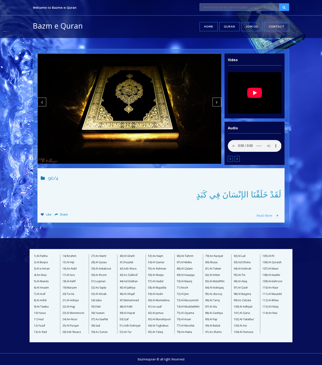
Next (216, 102)
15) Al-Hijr (68, 262)
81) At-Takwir (213, 268)
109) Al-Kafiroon (272, 281)
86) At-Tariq (212, 300)
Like (48, 214)
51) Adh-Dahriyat (130, 325)
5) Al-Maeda (41, 281)
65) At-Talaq (155, 332)
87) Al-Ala (211, 306)
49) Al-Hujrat (127, 313)
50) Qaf (124, 319)
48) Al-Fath (126, 306)
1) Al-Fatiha (41, 256)
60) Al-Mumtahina (159, 300)
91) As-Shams (213, 332)
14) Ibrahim (69, 256)
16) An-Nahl (69, 268)
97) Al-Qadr (241, 287)
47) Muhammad (129, 300)
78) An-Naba (184, 332)
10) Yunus (40, 313)
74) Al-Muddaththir (188, 306)
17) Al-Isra (68, 275)
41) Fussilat (126, 262)
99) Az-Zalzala (242, 300)
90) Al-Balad (212, 325)
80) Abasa (211, 262)
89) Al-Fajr (211, 319)
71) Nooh (182, 287)
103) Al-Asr (240, 325)
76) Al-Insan (184, 319)
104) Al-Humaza (243, 332)
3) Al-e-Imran (42, 268)
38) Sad (95, 325)
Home (208, 26)
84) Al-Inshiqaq (214, 287)
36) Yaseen (97, 313)
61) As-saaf (155, 306)
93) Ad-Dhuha (242, 262)
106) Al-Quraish (271, 262)
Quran (229, 26)
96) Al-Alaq (240, 281)
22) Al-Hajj (68, 306)
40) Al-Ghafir (127, 256)
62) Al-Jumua (155, 313)
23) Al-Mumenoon (73, 313)
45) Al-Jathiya (127, 287)
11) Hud (39, 319)
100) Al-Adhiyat (243, 306)
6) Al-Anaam (41, 287)
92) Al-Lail (240, 256)
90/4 (53, 178)
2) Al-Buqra (41, 262)
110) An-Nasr (270, 287)
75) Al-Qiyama (185, 313)
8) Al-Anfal (40, 300)
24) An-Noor (70, 319)
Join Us (252, 26)
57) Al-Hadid (155, 281)
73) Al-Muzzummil (187, 300)
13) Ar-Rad (40, 332)
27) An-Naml (98, 256)
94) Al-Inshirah (242, 268)
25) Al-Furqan (70, 325)
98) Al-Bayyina (242, 294)
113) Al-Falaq (270, 306)
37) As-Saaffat (99, 319)
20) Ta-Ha (68, 294)
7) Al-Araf (39, 294)
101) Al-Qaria (242, 313)
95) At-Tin (239, 275)
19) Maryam (69, 287)
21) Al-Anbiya (70, 300)
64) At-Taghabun (158, 325)
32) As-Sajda (98, 287)
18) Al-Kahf (69, 281)
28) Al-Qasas (99, 262)
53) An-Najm (155, 256)
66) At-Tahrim (185, 256)
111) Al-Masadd (272, 294)
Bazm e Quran (58, 26)
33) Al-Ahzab (99, 294)
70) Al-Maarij (184, 281)
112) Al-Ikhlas (270, 300)
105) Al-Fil (268, 256)
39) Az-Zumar (99, 332)
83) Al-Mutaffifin (215, 281)
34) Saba (96, 300)
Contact (277, 26)
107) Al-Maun (270, 268)
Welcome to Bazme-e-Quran (54, 7)
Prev (41, 102)
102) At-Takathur (244, 319)
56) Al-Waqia (156, 275)
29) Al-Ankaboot (101, 268)
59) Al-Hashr (155, 294)
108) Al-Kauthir (271, 275)
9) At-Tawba (41, 306)
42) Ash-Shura (128, 268)
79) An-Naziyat (214, 256)
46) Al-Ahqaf (127, 294)
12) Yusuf (39, 325)
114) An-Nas (269, 313)
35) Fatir (96, 306)
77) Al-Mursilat (185, 325)
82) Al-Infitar (212, 275)
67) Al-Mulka (184, 262)
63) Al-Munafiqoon (159, 319)
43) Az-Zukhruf (129, 275)
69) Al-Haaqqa (186, 275)
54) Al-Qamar (156, 262)
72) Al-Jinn (183, 294)
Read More (265, 215)
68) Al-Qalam (185, 268)
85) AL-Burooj (213, 294)
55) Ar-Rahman (157, 268)
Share (63, 214)
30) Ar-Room (99, 275)
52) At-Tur (126, 332)
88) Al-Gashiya (214, 313)
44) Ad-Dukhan (129, 281)
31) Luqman (98, 281)
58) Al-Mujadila (157, 287)
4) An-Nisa (40, 275)
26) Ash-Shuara (71, 332)
